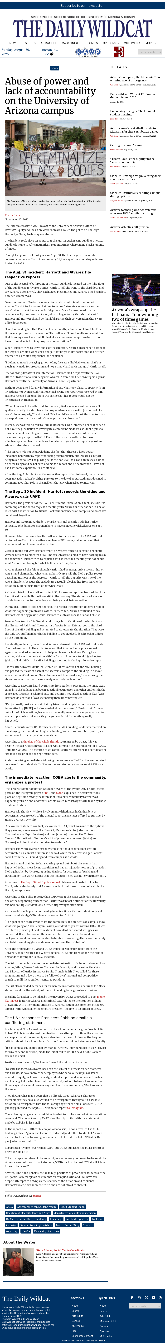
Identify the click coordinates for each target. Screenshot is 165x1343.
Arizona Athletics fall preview (129, 227)
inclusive (11, 1225)
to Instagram (75, 1108)
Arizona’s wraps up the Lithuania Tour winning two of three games (135, 78)
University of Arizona (46, 1231)
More (149, 43)
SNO (96, 1340)
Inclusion (97, 1219)
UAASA (26, 1231)
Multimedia (132, 43)
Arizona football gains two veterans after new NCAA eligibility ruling (133, 211)
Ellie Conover (116, 149)
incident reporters (77, 1219)
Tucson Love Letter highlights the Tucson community (132, 160)
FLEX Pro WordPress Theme (80, 1340)
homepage (56, 1219)
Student (87, 1225)
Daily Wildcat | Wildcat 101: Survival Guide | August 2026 (133, 96)
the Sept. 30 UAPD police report (40, 882)
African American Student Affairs (36, 1207)
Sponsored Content (82, 1335)
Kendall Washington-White (36, 1225)
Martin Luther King (67, 1225)
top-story (12, 1231)
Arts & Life (49, 43)
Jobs (74, 1330)
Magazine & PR (72, 43)
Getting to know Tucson (126, 145)
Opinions (109, 43)
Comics (92, 43)
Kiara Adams (12, 215)
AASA (9, 1207)
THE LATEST (119, 67)
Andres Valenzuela (118, 217)
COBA (59, 793)
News (13, 43)
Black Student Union (73, 1207)
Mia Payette (115, 166)
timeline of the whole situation (42, 741)
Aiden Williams (116, 183)
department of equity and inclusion (75, 1213)
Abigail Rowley (116, 200)
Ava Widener (115, 231)
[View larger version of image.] (55, 157)
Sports (30, 43)
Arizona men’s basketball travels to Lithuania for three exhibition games (134, 130)
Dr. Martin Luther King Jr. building (26, 1219)
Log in (102, 1340)
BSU (47, 793)
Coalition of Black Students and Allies (28, 1213)
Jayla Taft (114, 119)
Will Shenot (115, 85)
